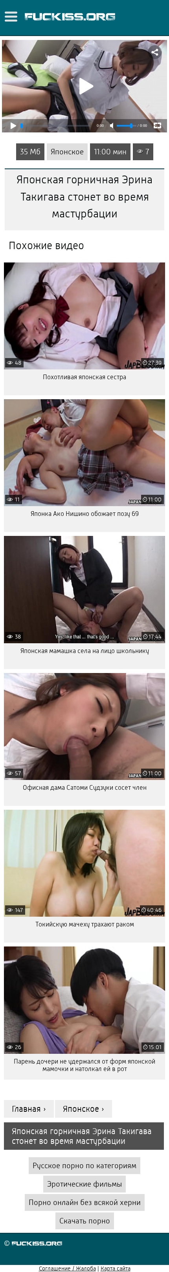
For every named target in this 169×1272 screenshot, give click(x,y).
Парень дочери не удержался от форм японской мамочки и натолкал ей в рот (84, 1065)
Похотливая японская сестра (84, 377)
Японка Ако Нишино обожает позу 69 (85, 513)
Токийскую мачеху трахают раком (84, 924)
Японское (67, 151)
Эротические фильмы (84, 1184)
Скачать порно (84, 1220)
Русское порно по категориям (84, 1165)
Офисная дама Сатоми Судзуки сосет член (85, 787)
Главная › (29, 1109)
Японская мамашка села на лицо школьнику (84, 651)
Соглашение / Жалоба (67, 1268)
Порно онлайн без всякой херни (85, 1202)
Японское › (83, 1109)
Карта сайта (115, 1268)
